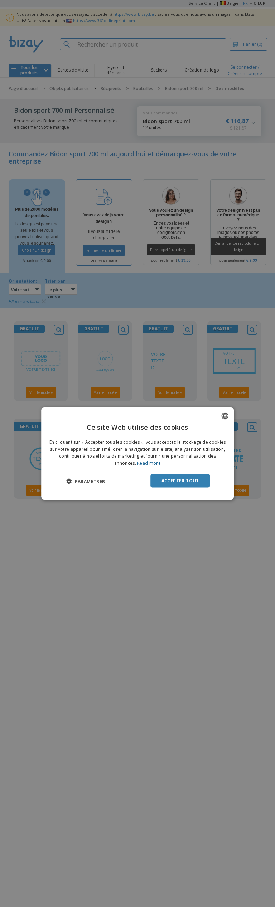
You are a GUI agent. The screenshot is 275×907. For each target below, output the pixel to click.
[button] (85, 481)
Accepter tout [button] (180, 481)
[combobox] (224, 415)
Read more (149, 463)
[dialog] (137, 453)
